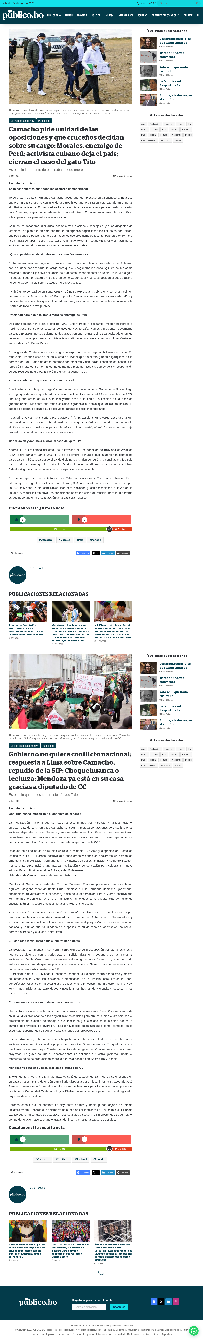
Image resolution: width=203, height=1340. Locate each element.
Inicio (14, 110)
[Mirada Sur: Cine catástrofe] (148, 57)
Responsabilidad (148, 140)
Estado (181, 124)
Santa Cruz (165, 140)
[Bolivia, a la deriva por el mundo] (148, 100)
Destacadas (155, 124)
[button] (194, 1331)
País (80, 540)
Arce (143, 124)
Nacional (186, 129)
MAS (164, 129)
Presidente (176, 135)
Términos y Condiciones (122, 1325)
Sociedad (142, 15)
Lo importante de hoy (31, 110)
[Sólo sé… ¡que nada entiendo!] (148, 71)
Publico (188, 135)
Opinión (69, 15)
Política (96, 15)
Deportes (189, 15)
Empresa (109, 15)
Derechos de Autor (78, 1325)
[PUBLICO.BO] (23, 15)
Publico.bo (44, 121)
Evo (189, 124)
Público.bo (53, 15)
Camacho (46, 540)
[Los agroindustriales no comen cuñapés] (148, 43)
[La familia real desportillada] (148, 85)
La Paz (155, 129)
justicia (144, 129)
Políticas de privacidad (98, 1325)
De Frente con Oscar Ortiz (166, 15)
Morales (65, 540)
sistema (178, 140)
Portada (96, 540)
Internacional (125, 15)
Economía (82, 15)
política (153, 135)
